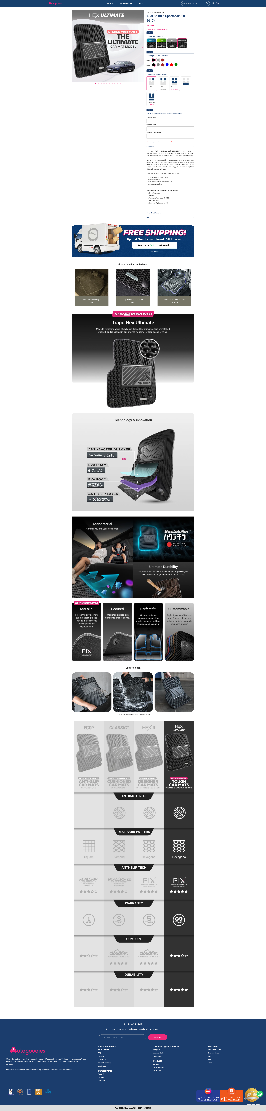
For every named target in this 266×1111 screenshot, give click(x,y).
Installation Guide (214, 1049)
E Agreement (157, 1056)
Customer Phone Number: (154, 132)
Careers (101, 1077)
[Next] (141, 47)
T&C (209, 1056)
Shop (109, 3)
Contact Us (102, 1059)
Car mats (156, 1064)
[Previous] (73, 47)
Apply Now (157, 1049)
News (210, 1063)
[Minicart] (217, 3)
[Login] (213, 3)
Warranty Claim (158, 1053)
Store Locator (126, 3)
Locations (101, 1080)
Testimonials (102, 1066)
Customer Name (151, 117)
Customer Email (151, 124)
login (153, 142)
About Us (101, 1074)
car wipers (157, 1071)
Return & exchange (104, 1063)
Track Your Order (104, 1049)
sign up (159, 142)
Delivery (101, 1056)
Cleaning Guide (213, 1053)
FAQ (99, 1053)
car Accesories (158, 1067)
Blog (141, 3)
